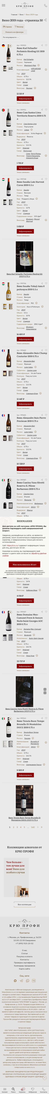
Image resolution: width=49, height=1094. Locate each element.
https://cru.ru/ (12, 545)
